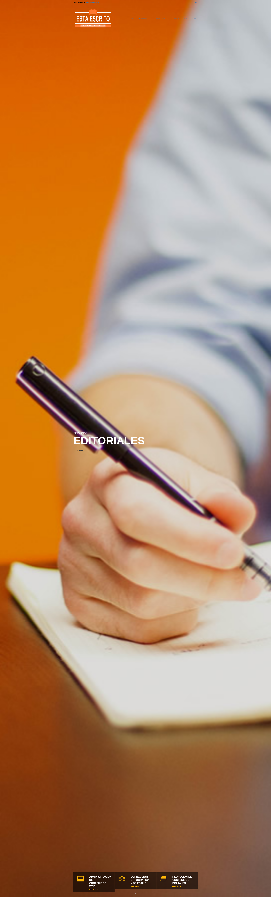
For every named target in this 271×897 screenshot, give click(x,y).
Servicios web (175, 18)
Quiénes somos (143, 18)
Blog (185, 18)
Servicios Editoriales (159, 18)
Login (196, 2)
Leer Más (92, 890)
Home (132, 18)
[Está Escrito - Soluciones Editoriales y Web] (93, 19)
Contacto (194, 18)
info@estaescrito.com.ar (92, 2)
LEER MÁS (134, 886)
